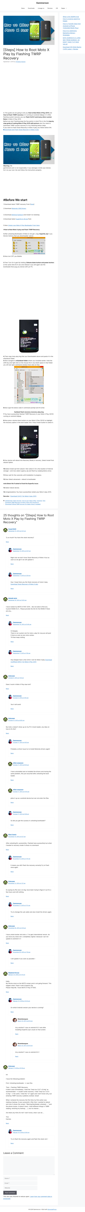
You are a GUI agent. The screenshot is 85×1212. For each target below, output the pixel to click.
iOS (57, 8)
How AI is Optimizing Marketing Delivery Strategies (70, 33)
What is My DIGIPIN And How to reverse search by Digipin (71, 19)
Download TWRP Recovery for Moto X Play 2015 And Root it (22, 502)
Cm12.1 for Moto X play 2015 (27, 496)
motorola (39, 500)
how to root (25, 500)
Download (14, 496)
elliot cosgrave (18, 763)
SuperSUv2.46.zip (22, 219)
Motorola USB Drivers (19, 208)
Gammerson (42, 3)
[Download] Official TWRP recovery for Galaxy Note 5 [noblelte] (23, 504)
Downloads (31, 8)
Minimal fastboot (17, 215)
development (9, 500)
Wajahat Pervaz (13, 973)
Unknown (11, 676)
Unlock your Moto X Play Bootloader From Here (24, 225)
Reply (7, 542)
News (23, 8)
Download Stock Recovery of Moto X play (24, 584)
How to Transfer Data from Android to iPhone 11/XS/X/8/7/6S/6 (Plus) (72, 26)
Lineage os (41, 8)
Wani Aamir (12, 834)
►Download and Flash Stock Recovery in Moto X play (21, 130)
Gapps (63, 8)
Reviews (50, 8)
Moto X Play (32, 500)
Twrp (43, 500)
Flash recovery (17, 500)
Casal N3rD (12, 529)
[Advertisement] (29, 77)
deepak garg (12, 598)
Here (32, 204)
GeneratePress (52, 1209)
